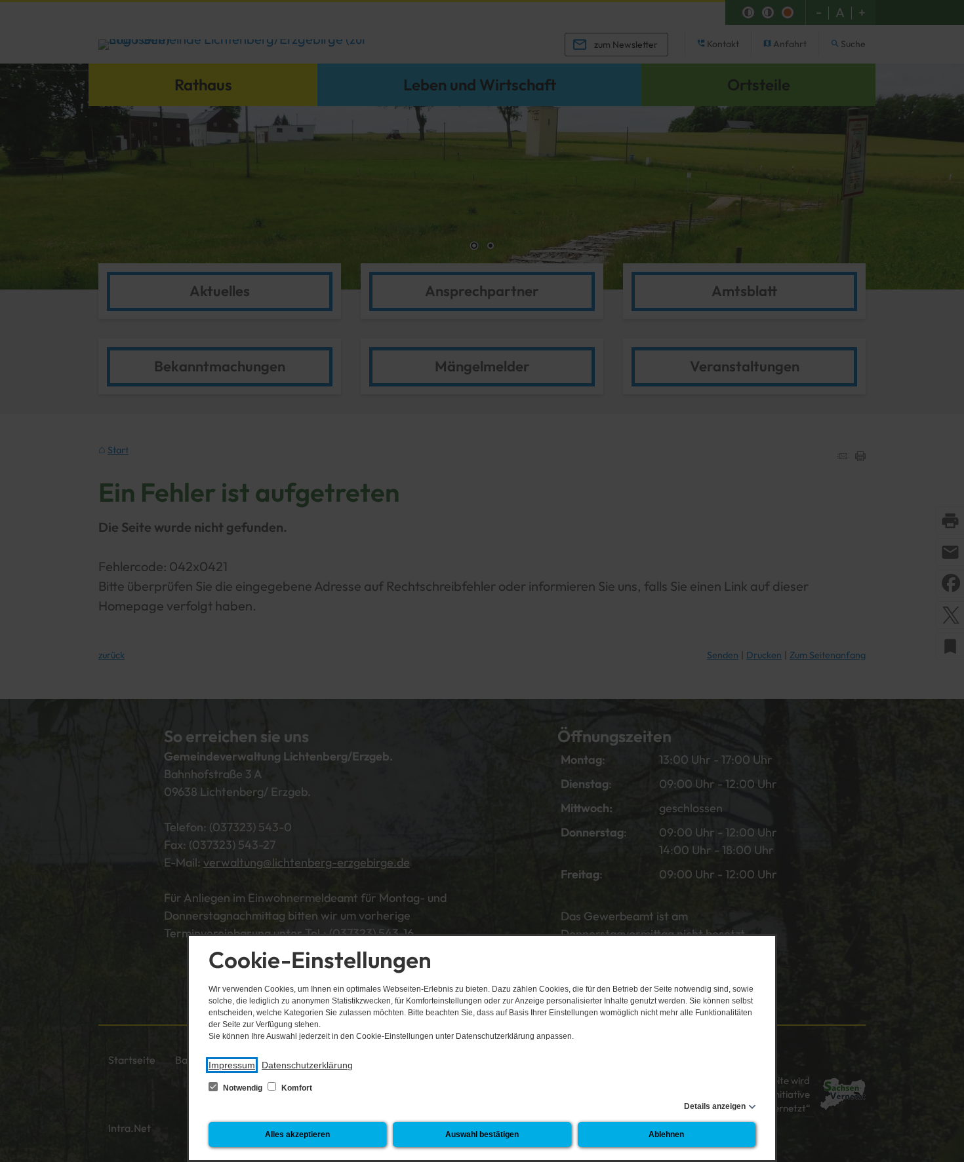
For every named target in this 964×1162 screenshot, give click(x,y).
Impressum (232, 1065)
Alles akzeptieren (297, 1134)
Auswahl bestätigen (482, 1134)
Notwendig (242, 1088)
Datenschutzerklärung (307, 1065)
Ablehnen (666, 1134)
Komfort (295, 1088)
